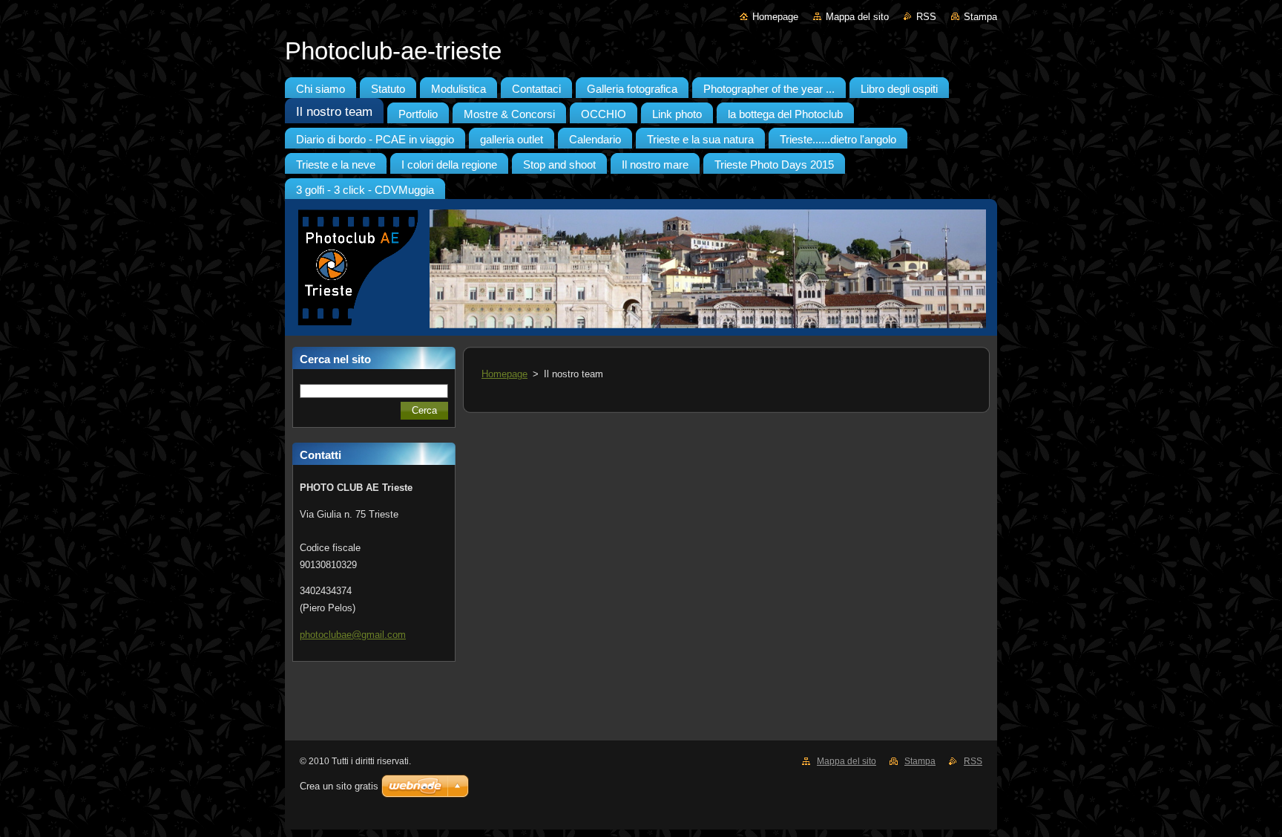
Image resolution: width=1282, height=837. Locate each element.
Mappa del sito (857, 16)
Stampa (980, 16)
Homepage (775, 16)
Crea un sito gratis (339, 786)
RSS (926, 16)
